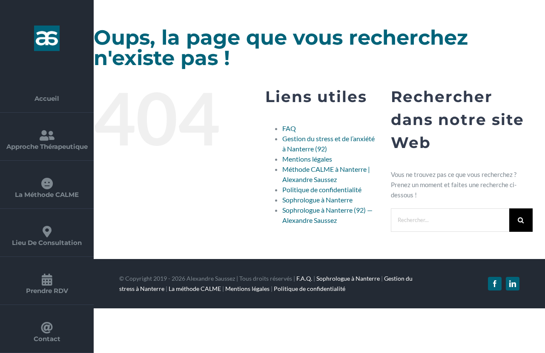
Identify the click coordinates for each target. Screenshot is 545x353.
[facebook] (495, 283)
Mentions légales (307, 159)
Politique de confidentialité (321, 189)
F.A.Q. (304, 278)
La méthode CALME (195, 288)
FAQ (289, 128)
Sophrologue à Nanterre (317, 200)
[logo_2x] (47, 28)
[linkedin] (512, 283)
